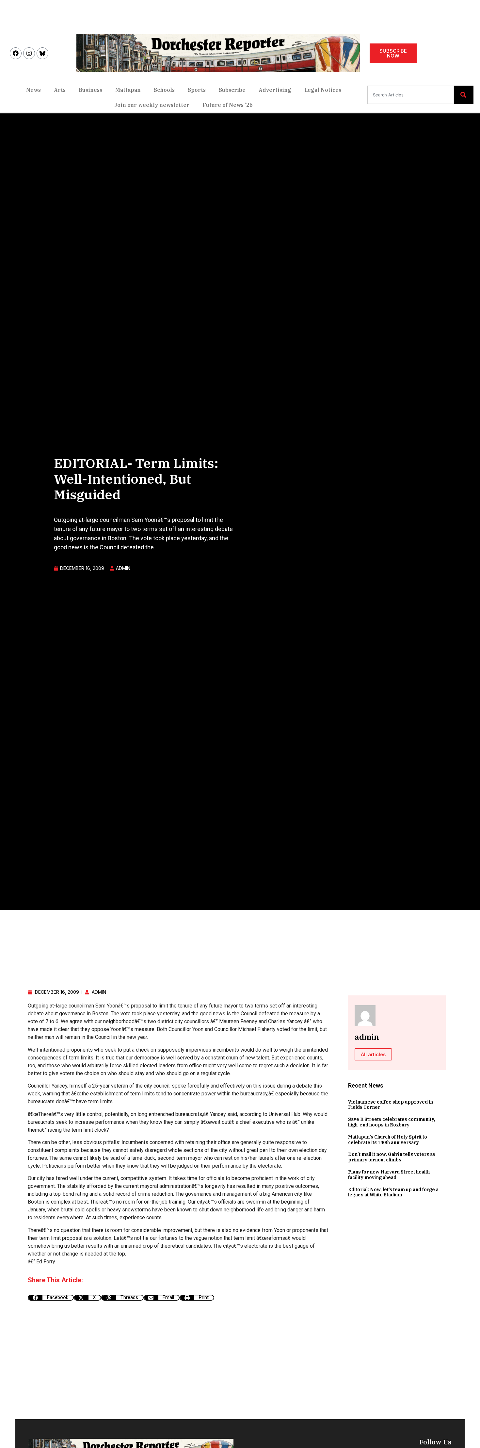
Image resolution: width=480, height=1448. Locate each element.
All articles (373, 1054)
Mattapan (128, 90)
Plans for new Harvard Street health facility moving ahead (389, 1174)
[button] (51, 1298)
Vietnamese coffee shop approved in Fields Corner (390, 1104)
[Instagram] (29, 53)
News (33, 90)
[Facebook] (16, 53)
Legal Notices (322, 90)
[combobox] (410, 95)
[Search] (463, 95)
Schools (164, 90)
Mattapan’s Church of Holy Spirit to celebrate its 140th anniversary (387, 1139)
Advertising (275, 90)
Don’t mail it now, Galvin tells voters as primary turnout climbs (391, 1157)
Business (90, 90)
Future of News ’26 (227, 105)
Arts (60, 90)
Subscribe (232, 90)
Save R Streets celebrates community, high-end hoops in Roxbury (391, 1122)
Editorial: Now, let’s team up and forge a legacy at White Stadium (393, 1192)
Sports (197, 90)
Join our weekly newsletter (151, 105)
